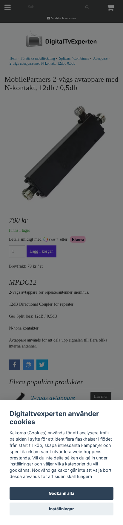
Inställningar (61, 508)
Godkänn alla (61, 493)
